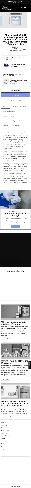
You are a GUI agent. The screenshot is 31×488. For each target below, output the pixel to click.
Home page (4, 425)
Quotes (3, 441)
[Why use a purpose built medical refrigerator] (15, 312)
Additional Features (8, 116)
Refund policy (5, 433)
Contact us (4, 446)
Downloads (16, 125)
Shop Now (15, 226)
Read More (6, 379)
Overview (6, 106)
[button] (15, 49)
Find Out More (7, 416)
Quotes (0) (29, 365)
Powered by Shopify (15, 486)
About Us (3, 422)
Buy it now (15, 95)
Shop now (6, 265)
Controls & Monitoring (9, 111)
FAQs (2, 443)
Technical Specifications (20, 106)
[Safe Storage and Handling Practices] (15, 351)
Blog (2, 449)
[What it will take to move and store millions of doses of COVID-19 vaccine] (15, 391)
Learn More (6, 338)
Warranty (5, 125)
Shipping (10, 50)
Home (15, 32)
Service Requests (6, 427)
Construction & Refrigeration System (13, 121)
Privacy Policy (5, 430)
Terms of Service (5, 435)
